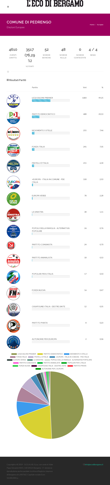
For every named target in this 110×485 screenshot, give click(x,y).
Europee (100, 25)
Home (92, 25)
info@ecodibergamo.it (94, 464)
